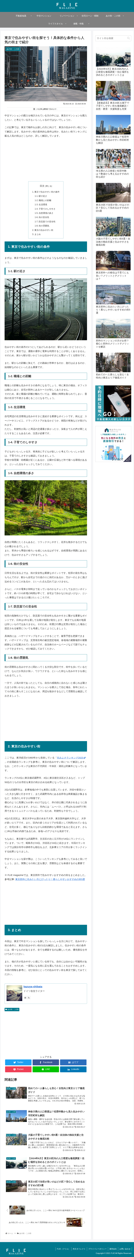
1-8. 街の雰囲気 (42, 226)
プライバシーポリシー (97, 1249)
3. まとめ (36, 234)
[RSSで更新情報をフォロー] (28, 997)
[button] (128, 38)
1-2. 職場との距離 (43, 200)
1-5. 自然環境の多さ (44, 213)
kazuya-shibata (33, 986)
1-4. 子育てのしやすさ (45, 209)
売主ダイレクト (79, 1249)
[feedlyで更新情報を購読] (25, 997)
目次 (42, 186)
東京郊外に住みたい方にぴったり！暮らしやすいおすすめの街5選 (50, 879)
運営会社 (113, 1249)
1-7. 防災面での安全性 (45, 221)
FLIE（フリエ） (63, 1249)
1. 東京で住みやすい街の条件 (46, 192)
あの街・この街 (13, 1009)
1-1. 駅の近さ (41, 196)
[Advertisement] (46, 159)
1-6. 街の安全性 (42, 217)
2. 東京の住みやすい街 (42, 230)
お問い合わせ (124, 1249)
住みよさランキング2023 (70, 757)
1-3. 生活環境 (41, 204)
